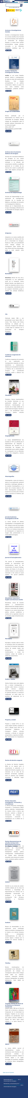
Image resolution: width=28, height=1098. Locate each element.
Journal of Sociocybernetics (13, 557)
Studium (7, 922)
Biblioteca (15, 1079)
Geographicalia (9, 436)
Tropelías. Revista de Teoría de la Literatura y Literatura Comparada (14, 1005)
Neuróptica (8, 638)
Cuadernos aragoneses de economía (12, 355)
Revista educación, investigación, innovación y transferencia (13, 802)
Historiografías (9, 476)
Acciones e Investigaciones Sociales (13, 31)
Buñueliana (8, 273)
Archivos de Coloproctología (13, 192)
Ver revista (8, 50)
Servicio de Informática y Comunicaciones (13, 1084)
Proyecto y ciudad (10, 720)
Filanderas (8, 395)
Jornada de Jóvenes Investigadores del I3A (11, 517)
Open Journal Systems (8, 1072)
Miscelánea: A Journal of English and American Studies (14, 598)
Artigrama (8, 233)
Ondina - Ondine (10, 679)
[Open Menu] (1, 1)
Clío (6, 314)
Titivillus (7, 963)
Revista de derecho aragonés (13, 760)
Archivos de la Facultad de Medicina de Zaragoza (13, 152)
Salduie (7, 882)
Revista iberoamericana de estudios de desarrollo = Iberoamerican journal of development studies (13, 844)
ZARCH (7, 1044)
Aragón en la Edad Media (12, 111)
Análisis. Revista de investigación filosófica (12, 71)
